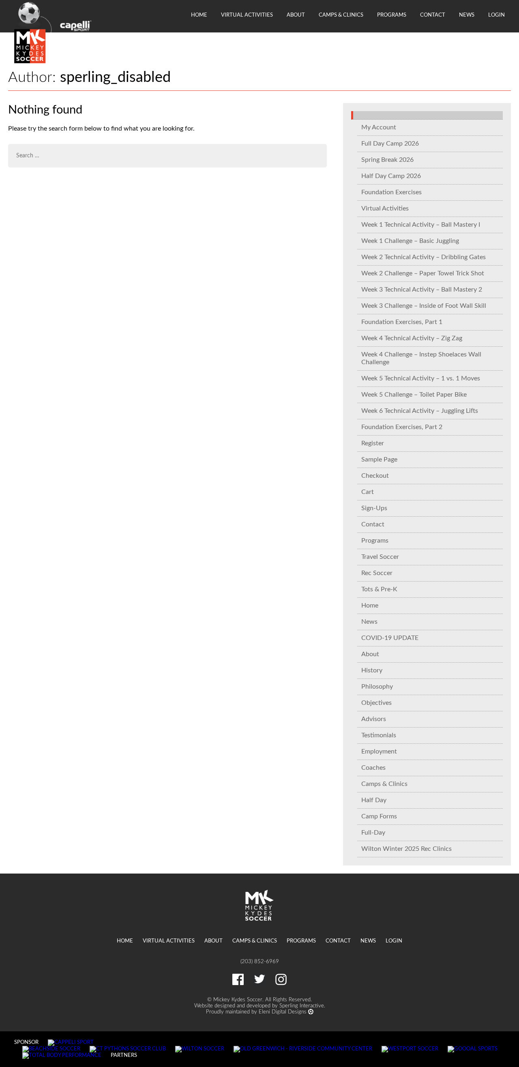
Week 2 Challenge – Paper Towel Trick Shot (422, 273)
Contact (432, 15)
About (296, 15)
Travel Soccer (380, 557)
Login (496, 15)
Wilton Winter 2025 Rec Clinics (406, 849)
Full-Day (373, 832)
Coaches (373, 767)
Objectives (376, 703)
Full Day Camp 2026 (390, 143)
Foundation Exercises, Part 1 (401, 322)
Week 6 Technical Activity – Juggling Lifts (419, 411)
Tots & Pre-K (379, 589)
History (371, 670)
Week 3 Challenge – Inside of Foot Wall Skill (423, 306)
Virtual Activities (247, 15)
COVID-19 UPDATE (389, 638)
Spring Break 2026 (387, 160)
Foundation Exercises (391, 192)
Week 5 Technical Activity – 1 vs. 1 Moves (420, 378)
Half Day (373, 800)
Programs (391, 15)
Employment (379, 751)
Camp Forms (379, 816)
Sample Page (379, 459)
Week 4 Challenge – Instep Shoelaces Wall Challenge (421, 358)
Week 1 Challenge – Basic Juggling (410, 241)
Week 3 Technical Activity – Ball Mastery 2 (421, 289)
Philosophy (377, 686)
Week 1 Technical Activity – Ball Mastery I (420, 224)
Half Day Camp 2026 (391, 176)
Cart (367, 492)
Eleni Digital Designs (283, 1011)
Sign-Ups (374, 508)
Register (372, 443)
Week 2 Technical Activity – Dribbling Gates (423, 257)
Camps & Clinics (341, 15)
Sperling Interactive (301, 1005)
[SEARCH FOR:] (167, 155)
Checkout (375, 475)
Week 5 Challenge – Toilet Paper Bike (414, 394)
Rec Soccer (376, 573)
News (466, 15)
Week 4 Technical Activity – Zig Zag (411, 338)
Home (199, 15)
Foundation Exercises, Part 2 (401, 427)
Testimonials (378, 735)
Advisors (373, 719)
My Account (378, 127)
